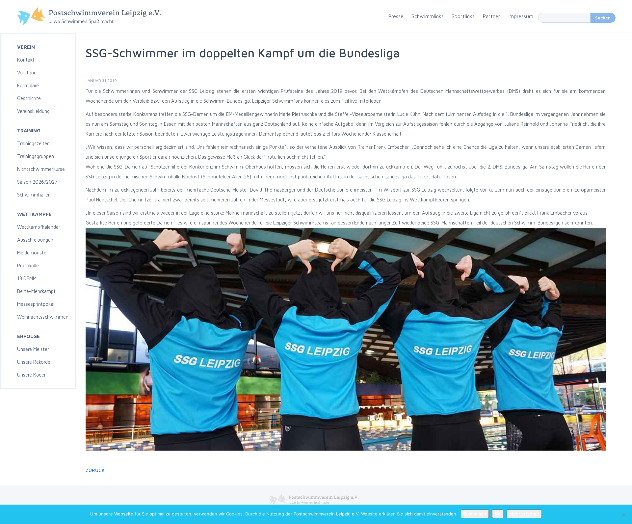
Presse (396, 16)
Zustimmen (474, 513)
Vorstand (27, 72)
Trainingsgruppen (35, 156)
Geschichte (29, 98)
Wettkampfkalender (38, 227)
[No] (623, 514)
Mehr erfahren (524, 513)
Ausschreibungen (35, 240)
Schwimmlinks (427, 16)
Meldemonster (32, 252)
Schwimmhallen (34, 194)
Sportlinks (463, 16)
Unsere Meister (33, 349)
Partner (491, 16)
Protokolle (28, 265)
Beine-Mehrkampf (36, 291)
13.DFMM (27, 278)
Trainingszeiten (33, 143)
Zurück (95, 470)
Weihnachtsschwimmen (42, 317)
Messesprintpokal (35, 304)
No (498, 513)
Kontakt (26, 60)
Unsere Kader (31, 375)
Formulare (28, 85)
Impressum (520, 16)
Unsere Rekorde (33, 362)
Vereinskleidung (33, 111)
